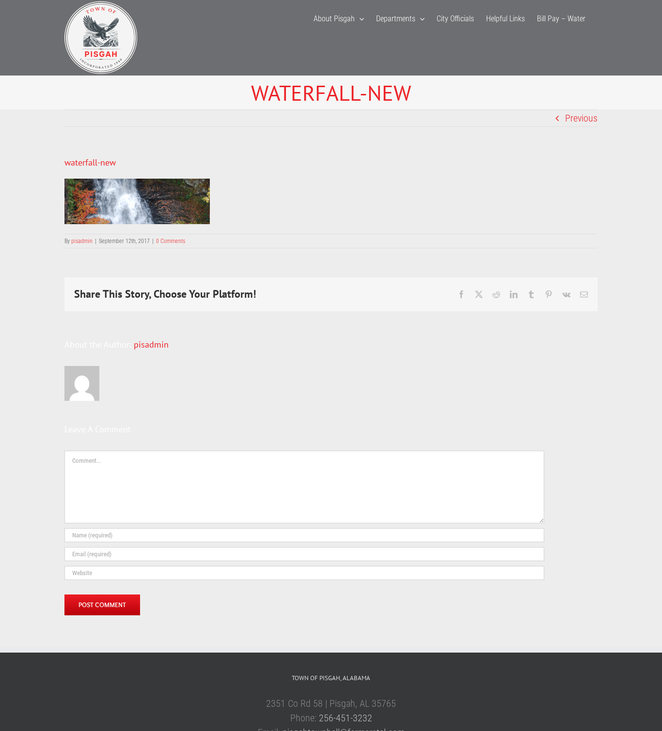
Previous (581, 118)
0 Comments (170, 241)
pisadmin (82, 241)
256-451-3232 (345, 718)
